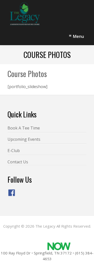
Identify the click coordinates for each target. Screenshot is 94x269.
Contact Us (18, 162)
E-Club (14, 150)
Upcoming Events (24, 139)
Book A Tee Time (24, 128)
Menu (78, 36)
